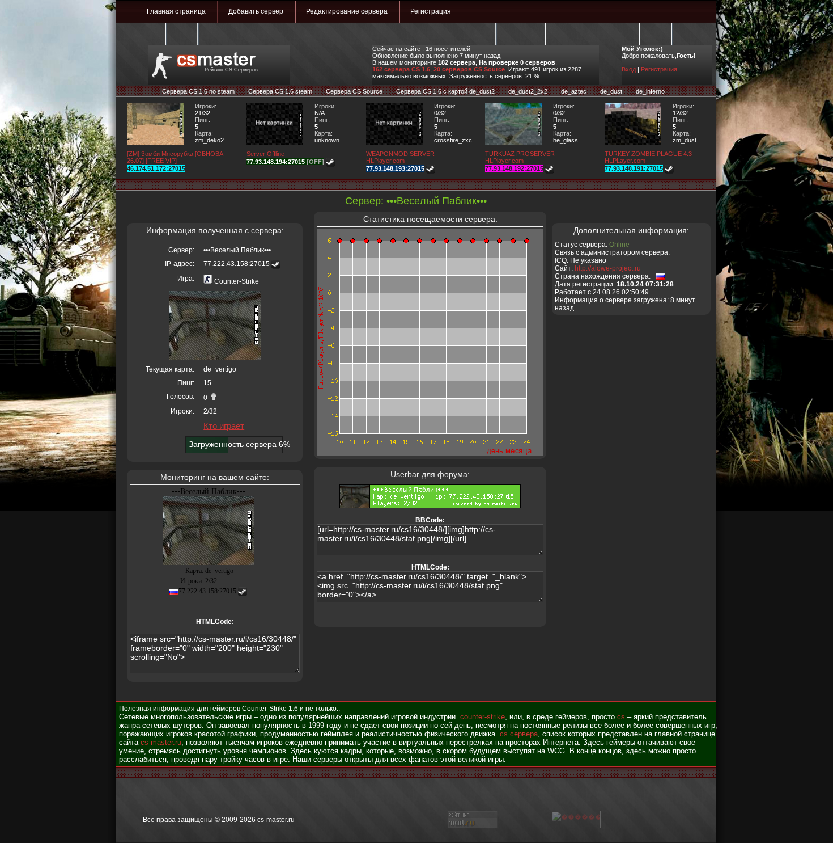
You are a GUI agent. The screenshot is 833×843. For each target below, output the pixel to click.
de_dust (611, 91)
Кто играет (223, 426)
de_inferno (650, 91)
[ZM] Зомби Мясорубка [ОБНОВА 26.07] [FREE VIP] (175, 157)
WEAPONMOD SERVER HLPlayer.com (400, 157)
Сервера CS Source (354, 91)
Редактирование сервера (347, 11)
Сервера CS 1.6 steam (280, 91)
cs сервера (519, 734)
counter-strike (482, 717)
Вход (629, 69)
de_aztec (573, 91)
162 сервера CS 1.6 (401, 69)
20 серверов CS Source (469, 69)
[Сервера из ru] (660, 276)
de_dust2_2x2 (527, 91)
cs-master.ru (161, 742)
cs (621, 717)
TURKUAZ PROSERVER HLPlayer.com (520, 157)
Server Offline (265, 153)
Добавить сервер (255, 11)
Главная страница (176, 11)
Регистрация (430, 11)
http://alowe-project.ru (608, 268)
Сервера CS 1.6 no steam (198, 91)
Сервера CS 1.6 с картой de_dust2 (445, 91)
